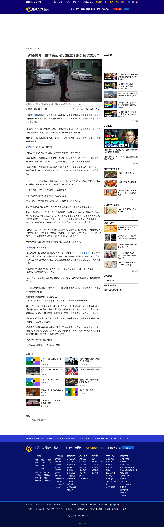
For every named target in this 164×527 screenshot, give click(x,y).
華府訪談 (58, 476)
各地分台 (68, 2)
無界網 (107, 509)
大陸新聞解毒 (71, 487)
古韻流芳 (82, 464)
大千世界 (109, 476)
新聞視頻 (59, 455)
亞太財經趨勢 (59, 484)
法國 (68, 438)
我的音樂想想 (110, 487)
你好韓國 (109, 464)
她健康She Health (98, 462)
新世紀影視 (116, 509)
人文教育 (83, 455)
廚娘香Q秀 (109, 479)
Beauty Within (111, 473)
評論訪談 (105, 9)
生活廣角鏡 (110, 459)
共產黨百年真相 (110, 285)
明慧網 (92, 509)
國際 (36, 460)
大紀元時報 (51, 509)
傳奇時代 (123, 462)
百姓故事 (123, 487)
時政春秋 (70, 467)
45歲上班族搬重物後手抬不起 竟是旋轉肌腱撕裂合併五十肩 (127, 255)
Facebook (129, 2)
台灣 (43, 462)
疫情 (50, 115)
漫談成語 (82, 470)
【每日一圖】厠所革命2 (50, 380)
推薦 (88, 9)
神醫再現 (95, 470)
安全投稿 (75, 504)
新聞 (72, 9)
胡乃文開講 (96, 464)
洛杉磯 (49, 438)
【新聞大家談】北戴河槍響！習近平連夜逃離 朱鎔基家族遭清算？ (127, 86)
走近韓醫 (95, 473)
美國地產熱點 (84, 479)
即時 (93, 9)
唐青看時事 (71, 479)
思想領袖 (70, 470)
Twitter (133, 2)
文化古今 (82, 476)
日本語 (120, 438)
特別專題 (108, 276)
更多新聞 (135, 199)
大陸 (36, 468)
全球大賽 (47, 481)
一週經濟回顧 (59, 479)
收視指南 (48, 504)
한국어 (127, 438)
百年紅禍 (123, 479)
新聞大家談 (71, 459)
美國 (36, 462)
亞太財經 (58, 487)
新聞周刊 (58, 473)
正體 (74, 2)
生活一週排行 (110, 223)
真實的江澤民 (124, 476)
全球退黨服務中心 (81, 509)
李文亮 (29, 247)
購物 (122, 2)
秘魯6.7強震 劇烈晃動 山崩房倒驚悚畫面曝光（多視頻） (128, 95)
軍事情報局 (71, 476)
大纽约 (36, 438)
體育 (49, 462)
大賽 (60, 2)
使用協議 (66, 504)
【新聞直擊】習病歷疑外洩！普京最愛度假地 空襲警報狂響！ (127, 114)
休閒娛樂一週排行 (111, 169)
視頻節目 (58, 447)
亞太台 (80, 438)
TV (127, 9)
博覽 (98, 9)
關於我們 (39, 504)
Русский (113, 438)
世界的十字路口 (72, 481)
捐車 (117, 2)
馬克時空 (70, 484)
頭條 (83, 9)
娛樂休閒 (110, 455)
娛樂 (49, 460)
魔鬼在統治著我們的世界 (113, 290)
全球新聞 (58, 459)
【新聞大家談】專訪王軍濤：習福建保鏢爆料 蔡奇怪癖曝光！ (127, 105)
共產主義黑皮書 (125, 484)
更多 (124, 509)
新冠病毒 (34, 115)
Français (104, 438)
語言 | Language (88, 2)
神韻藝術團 (40, 509)
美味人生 (109, 470)
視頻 (78, 9)
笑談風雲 (82, 462)
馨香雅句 (82, 467)
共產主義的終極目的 (127, 467)
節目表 (68, 447)
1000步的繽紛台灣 (111, 483)
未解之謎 (82, 459)
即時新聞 (38, 475)
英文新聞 (99, 2)
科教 (43, 468)
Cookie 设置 (82, 524)
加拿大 (43, 438)
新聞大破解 (71, 473)
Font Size (91, 108)
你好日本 (109, 462)
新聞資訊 (46, 447)
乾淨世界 (60, 509)
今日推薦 (108, 126)
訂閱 (128, 448)
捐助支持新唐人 (92, 448)
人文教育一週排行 (111, 205)
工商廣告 (123, 495)
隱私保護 (57, 504)
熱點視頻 (47, 472)
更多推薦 (135, 163)
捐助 (111, 2)
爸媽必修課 (83, 473)
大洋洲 (56, 438)
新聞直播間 (118, 9)
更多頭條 (135, 121)
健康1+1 (95, 459)
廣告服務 (84, 504)
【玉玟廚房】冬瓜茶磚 (126, 173)
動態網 (100, 509)
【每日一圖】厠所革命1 (88, 390)
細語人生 (70, 490)
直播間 (78, 447)
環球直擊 (58, 462)
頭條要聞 (38, 472)
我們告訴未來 (109, 281)
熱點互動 (70, 462)
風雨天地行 (124, 481)
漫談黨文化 (124, 490)
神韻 (55, 2)
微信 (32, 147)
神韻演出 (38, 481)
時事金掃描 (71, 464)
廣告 (106, 2)
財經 (43, 465)
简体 (78, 2)
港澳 (43, 460)
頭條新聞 (108, 55)
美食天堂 (109, 467)
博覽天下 (38, 478)
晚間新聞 (58, 467)
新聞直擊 (58, 470)
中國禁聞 (58, 464)
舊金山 (73, 438)
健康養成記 (96, 467)
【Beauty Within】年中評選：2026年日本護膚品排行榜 (127, 192)
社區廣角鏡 (58, 481)
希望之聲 (69, 509)
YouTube (137, 2)
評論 (32, 48)
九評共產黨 (124, 473)
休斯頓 (62, 438)
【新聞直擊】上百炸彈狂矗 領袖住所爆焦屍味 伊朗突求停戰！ (128, 77)
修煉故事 (123, 493)
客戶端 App (103, 504)
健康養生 (96, 455)
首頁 (27, 48)
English (97, 438)
